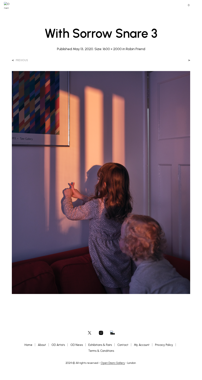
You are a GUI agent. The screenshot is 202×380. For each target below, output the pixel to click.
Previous (22, 60)
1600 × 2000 (112, 49)
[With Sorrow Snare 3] (101, 182)
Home (28, 345)
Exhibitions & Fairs (100, 345)
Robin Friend (135, 49)
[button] (186, 5)
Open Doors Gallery (113, 363)
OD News (76, 345)
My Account (142, 345)
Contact (122, 345)
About (42, 345)
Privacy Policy (164, 345)
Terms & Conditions (101, 351)
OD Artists (58, 345)
